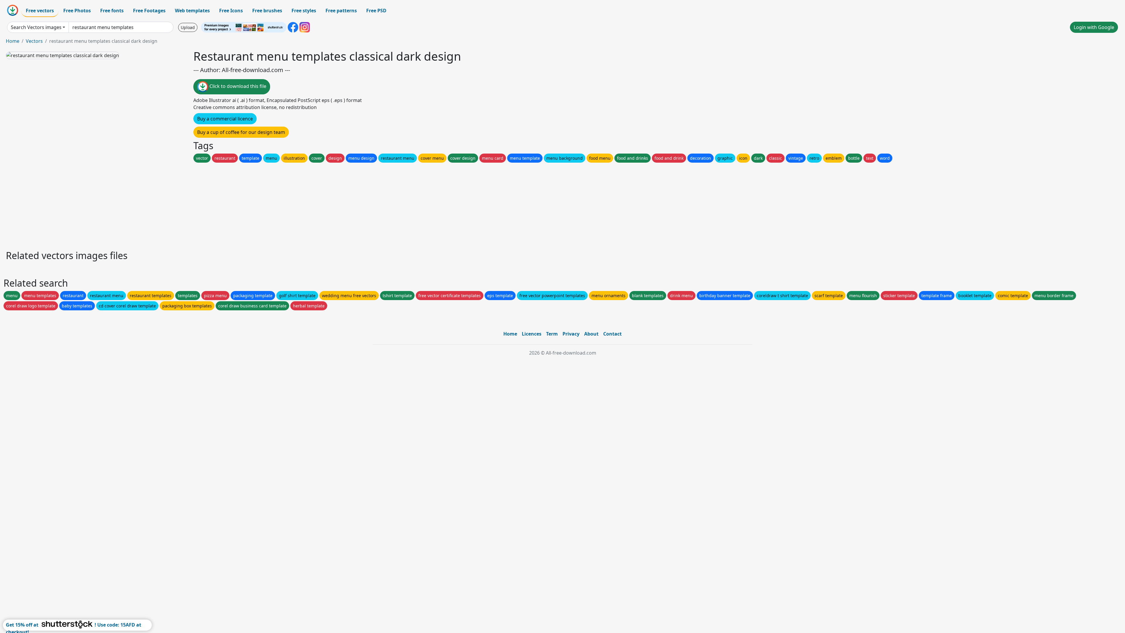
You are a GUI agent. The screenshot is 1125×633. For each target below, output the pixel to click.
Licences (531, 334)
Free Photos (77, 10)
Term (552, 334)
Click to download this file (237, 86)
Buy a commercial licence (225, 118)
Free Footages (149, 10)
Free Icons (231, 10)
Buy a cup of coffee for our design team (241, 132)
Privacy (570, 334)
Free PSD (376, 10)
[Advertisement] (181, 205)
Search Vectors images (36, 27)
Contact (612, 334)
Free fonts (112, 10)
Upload (188, 27)
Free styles (304, 10)
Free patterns (341, 10)
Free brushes (267, 10)
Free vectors (40, 10)
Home (12, 41)
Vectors (34, 41)
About (591, 334)
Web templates (192, 10)
